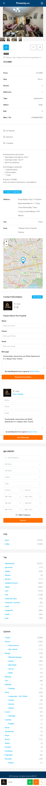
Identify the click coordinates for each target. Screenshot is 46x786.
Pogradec (9, 755)
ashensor (9, 137)
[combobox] (22, 464)
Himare (11, 708)
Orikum (11, 700)
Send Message (23, 437)
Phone (4, 331)
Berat (7, 728)
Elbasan (8, 677)
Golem (11, 661)
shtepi (7, 571)
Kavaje (7, 653)
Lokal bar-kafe (11, 599)
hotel (7, 606)
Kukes (7, 743)
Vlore (7, 692)
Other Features (24, 515)
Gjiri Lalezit (12, 649)
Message (5, 352)
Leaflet (22, 288)
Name (4, 321)
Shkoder (8, 685)
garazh (8, 579)
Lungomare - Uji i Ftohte (17, 696)
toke (6, 618)
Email (4, 341)
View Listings (37, 297)
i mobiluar (9, 143)
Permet (8, 747)
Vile (6, 595)
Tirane (7, 638)
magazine (9, 610)
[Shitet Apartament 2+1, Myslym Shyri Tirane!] (23, 260)
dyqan (7, 587)
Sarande (8, 759)
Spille (10, 673)
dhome (7, 575)
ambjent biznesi (11, 583)
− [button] (6, 244)
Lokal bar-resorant (12, 603)
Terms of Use (34, 371)
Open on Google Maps (13, 192)
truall (7, 614)
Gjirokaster (9, 731)
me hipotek (10, 131)
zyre (6, 591)
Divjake (11, 724)
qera (7, 540)
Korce (7, 739)
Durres (7, 642)
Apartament (9, 563)
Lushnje (8, 720)
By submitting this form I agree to (22, 371)
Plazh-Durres (13, 645)
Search (23, 520)
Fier (6, 681)
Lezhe (7, 712)
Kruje (7, 735)
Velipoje (11, 688)
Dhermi (11, 704)
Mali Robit (12, 665)
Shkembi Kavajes (15, 657)
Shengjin (11, 716)
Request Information (23, 377)
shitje (6, 53)
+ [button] (6, 241)
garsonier (9, 567)
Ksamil (11, 763)
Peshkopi (8, 751)
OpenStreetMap (31, 288)
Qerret (11, 669)
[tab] (6, 47)
